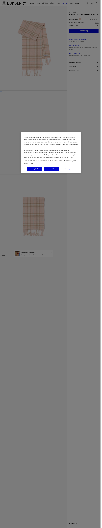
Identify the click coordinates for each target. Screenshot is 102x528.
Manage (68, 169)
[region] (51, 152)
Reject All (51, 169)
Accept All (34, 169)
